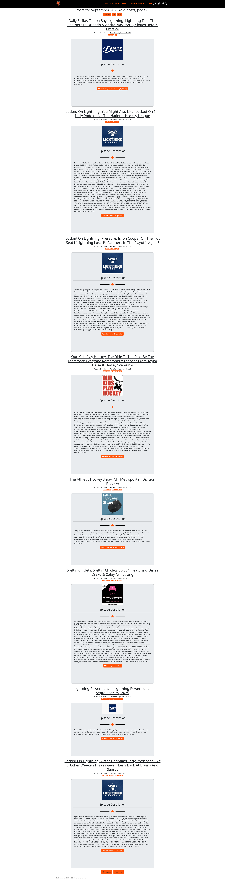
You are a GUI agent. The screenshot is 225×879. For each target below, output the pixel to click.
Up (114, 15)
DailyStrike (111, 35)
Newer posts (107, 872)
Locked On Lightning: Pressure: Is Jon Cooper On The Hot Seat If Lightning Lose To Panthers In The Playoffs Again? (112, 240)
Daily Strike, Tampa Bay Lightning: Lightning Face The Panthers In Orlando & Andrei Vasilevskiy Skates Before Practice (112, 24)
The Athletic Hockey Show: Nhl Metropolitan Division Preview (112, 481)
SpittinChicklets (117, 580)
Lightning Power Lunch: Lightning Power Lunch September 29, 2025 (113, 690)
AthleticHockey (107, 489)
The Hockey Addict (111, 4)
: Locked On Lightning (112, 216)
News (133, 4)
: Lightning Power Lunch (112, 738)
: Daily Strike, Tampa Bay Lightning (112, 89)
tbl (116, 35)
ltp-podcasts (106, 371)
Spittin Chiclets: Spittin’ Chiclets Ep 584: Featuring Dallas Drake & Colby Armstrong (112, 572)
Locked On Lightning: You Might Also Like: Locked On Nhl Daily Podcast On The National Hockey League (113, 113)
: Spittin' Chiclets (112, 666)
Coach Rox (125, 4)
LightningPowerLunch (114, 699)
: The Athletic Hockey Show (112, 547)
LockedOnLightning (111, 122)
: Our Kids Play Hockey (112, 457)
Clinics (148, 4)
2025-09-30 (104, 699)
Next (119, 15)
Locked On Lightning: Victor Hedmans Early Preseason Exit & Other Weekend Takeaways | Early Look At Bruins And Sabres (112, 765)
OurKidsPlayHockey (116, 371)
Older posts (118, 872)
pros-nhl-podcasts (117, 489)
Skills (140, 4)
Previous (107, 15)
